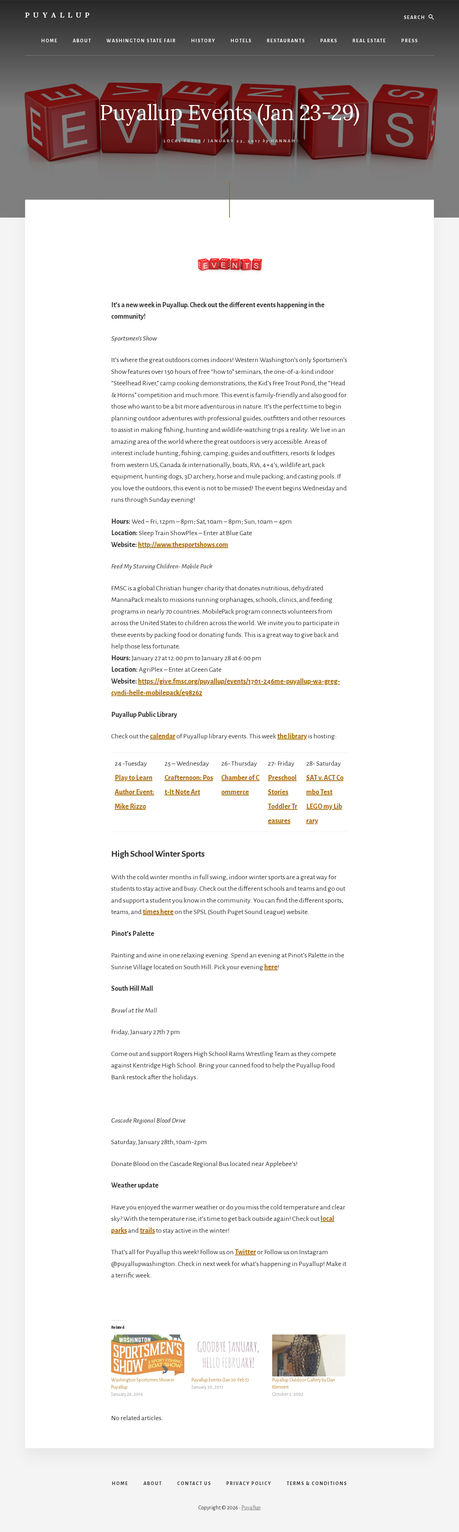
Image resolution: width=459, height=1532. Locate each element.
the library (292, 736)
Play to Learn (133, 777)
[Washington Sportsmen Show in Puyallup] (147, 1355)
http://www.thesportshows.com (183, 544)
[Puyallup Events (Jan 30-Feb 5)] (228, 1355)
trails (147, 1230)
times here (158, 911)
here (271, 967)
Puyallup (59, 14)
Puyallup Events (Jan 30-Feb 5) (220, 1380)
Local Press (183, 141)
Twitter (245, 1252)
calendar (162, 736)
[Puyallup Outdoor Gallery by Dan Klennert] (308, 1355)
